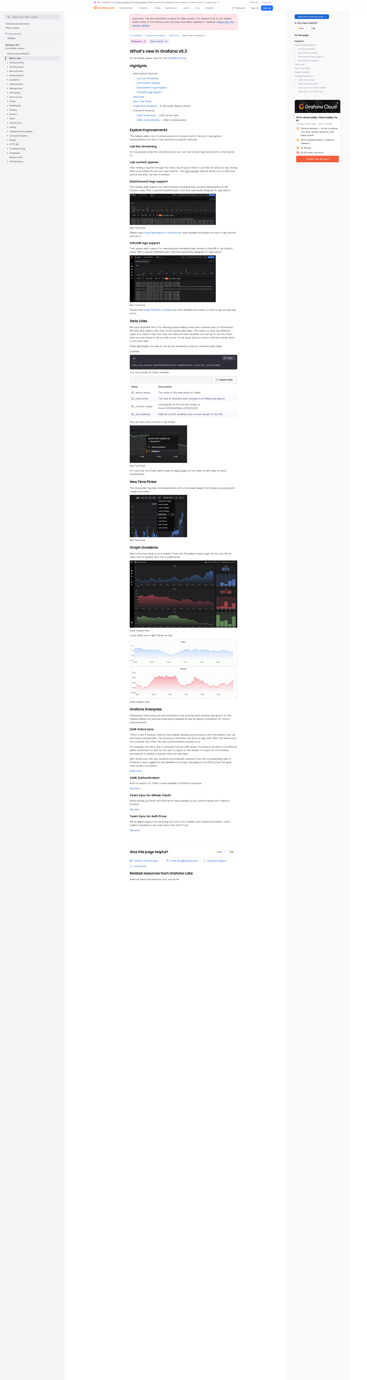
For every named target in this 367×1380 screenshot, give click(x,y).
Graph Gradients (302, 72)
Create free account (317, 158)
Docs (198, 8)
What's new (174, 35)
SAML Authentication (148, 120)
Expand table (226, 379)
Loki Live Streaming (147, 78)
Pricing (157, 8)
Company (209, 8)
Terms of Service (122, 2)
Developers (14, 153)
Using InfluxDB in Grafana (157, 309)
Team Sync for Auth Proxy (310, 91)
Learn (186, 8)
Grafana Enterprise (18, 135)
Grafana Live (15, 123)
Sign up (267, 8)
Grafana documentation (156, 35)
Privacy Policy (141, 2)
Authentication (16, 75)
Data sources (15, 97)
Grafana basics (16, 67)
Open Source (171, 8)
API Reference (16, 161)
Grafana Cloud (125, 8)
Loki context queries (307, 53)
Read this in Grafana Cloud (310, 17)
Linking (12, 127)
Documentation (136, 35)
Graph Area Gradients (145, 105)
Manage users (16, 88)
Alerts (12, 118)
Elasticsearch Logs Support (152, 87)
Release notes (16, 157)
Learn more (211, 2)
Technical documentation (18, 24)
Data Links (299, 64)
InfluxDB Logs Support (149, 92)
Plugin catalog (12, 28)
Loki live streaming (306, 49)
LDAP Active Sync (147, 115)
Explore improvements (305, 45)
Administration (16, 84)
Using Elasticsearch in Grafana (160, 232)
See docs (135, 788)
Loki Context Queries (148, 83)
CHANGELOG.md (176, 58)
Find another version (15, 48)
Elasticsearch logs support (310, 56)
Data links (138, 96)
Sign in (254, 8)
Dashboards (15, 105)
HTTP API (14, 144)
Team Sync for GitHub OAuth (312, 87)
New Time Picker (142, 101)
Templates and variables (21, 131)
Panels (12, 101)
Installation (14, 80)
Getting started (16, 62)
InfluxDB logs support (308, 60)
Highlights (299, 41)
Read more (136, 770)
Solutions (143, 8)
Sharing (13, 110)
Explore (13, 114)
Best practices (16, 71)
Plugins (12, 140)
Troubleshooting (17, 148)
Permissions (15, 92)
